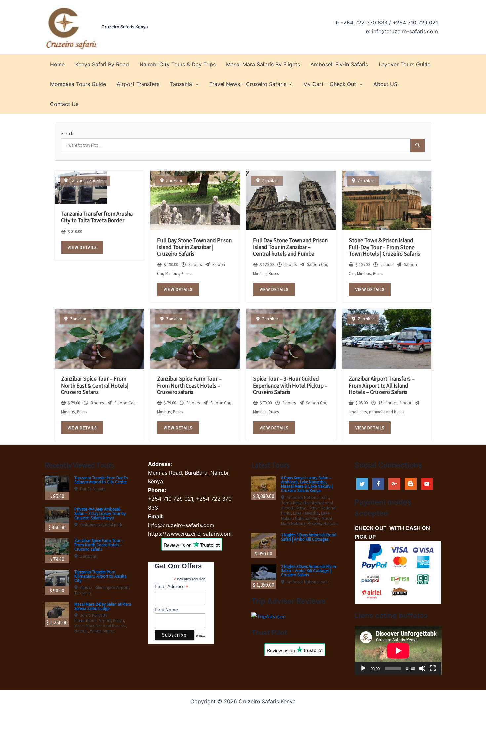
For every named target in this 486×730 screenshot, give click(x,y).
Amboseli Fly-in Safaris (339, 64)
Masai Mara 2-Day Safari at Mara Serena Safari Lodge (102, 606)
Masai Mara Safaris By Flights (263, 64)
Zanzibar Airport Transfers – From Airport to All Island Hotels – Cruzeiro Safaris (382, 385)
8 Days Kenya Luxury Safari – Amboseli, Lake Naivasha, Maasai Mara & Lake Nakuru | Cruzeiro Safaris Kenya (307, 484)
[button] (195, 84)
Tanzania (181, 84)
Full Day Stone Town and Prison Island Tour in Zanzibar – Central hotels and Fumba (290, 247)
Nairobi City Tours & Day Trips (178, 64)
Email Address (171, 586)
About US (385, 84)
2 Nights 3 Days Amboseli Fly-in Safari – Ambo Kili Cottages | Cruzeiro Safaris (308, 571)
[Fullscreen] (432, 668)
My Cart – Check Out (329, 84)
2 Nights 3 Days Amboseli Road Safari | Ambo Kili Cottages (308, 537)
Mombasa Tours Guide (78, 84)
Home (57, 64)
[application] (398, 650)
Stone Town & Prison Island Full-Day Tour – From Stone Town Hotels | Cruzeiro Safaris (384, 247)
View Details (82, 247)
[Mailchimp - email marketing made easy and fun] (200, 641)
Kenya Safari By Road (102, 64)
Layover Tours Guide (404, 64)
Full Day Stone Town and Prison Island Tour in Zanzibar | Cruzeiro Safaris (194, 247)
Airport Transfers (138, 84)
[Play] (363, 668)
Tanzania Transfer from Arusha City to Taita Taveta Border (97, 217)
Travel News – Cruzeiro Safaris (247, 84)
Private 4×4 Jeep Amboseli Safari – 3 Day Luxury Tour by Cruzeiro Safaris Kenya (100, 513)
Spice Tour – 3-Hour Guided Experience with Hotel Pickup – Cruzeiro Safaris (290, 385)
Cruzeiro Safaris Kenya (124, 26)
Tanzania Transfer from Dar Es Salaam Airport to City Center (101, 480)
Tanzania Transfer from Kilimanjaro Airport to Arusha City (100, 576)
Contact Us (64, 104)
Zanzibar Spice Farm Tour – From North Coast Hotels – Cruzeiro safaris (189, 385)
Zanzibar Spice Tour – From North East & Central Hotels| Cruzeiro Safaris (95, 385)
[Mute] (422, 668)
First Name (166, 609)
